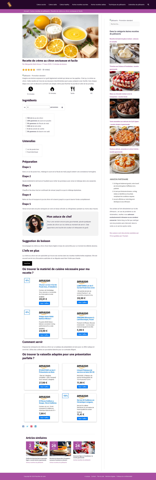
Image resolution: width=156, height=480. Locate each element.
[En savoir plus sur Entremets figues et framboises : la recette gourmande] (84, 447)
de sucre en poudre (39, 121)
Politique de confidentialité (124, 476)
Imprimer (27, 263)
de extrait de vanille (35, 129)
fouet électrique (32, 152)
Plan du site (100, 476)
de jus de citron (35, 118)
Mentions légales (110, 476)
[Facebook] (23, 426)
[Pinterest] (31, 426)
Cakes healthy (64, 4)
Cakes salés (53, 4)
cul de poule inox (33, 149)
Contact (93, 476)
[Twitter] (27, 426)
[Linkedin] (35, 426)
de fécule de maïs (38, 123)
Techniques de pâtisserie (117, 4)
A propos (87, 476)
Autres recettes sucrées (80, 4)
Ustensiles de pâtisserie (136, 4)
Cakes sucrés (41, 4)
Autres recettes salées (98, 4)
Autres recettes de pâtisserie (34, 462)
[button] (148, 4)
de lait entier (34, 126)
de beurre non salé (38, 131)
